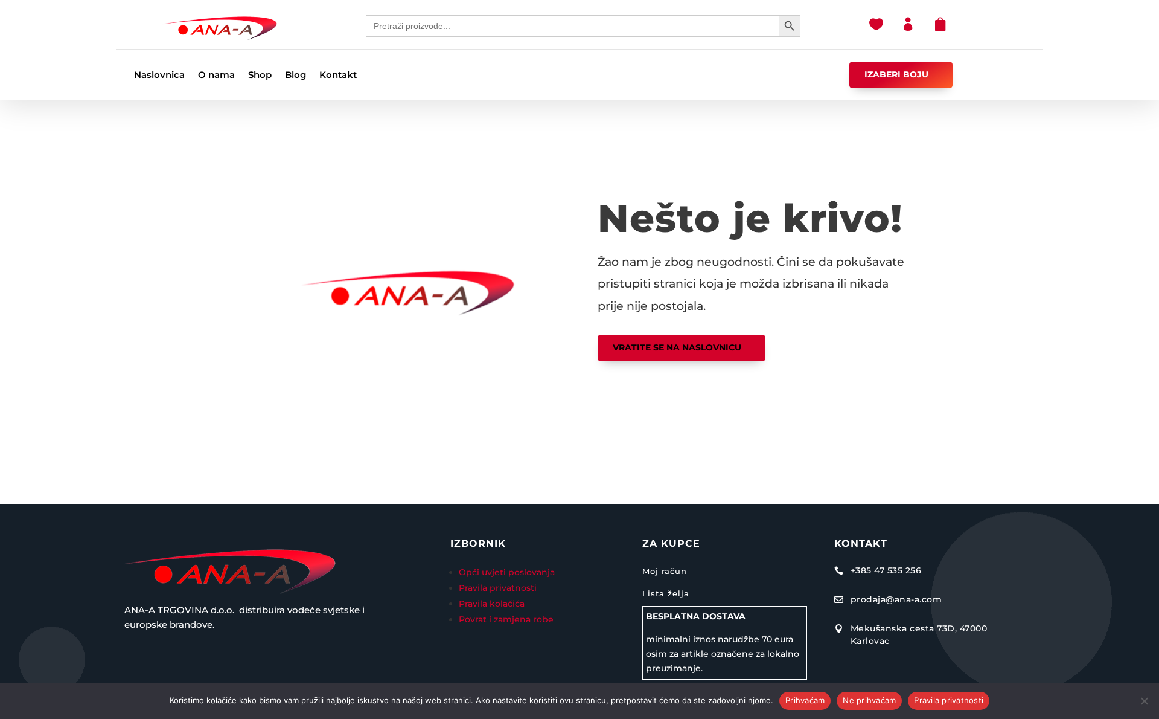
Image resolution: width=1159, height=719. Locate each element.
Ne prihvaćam (869, 700)
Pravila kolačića (492, 603)
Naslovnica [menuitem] (159, 75)
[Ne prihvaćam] (1144, 701)
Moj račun (664, 571)
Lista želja (665, 593)
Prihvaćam (805, 700)
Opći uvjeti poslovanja (508, 572)
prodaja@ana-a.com (896, 599)
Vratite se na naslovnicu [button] (677, 347)
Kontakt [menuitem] (338, 75)
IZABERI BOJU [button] (896, 74)
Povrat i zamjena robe (506, 619)
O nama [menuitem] (216, 75)
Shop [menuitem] (260, 75)
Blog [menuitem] (295, 75)
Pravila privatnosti (498, 587)
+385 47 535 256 (886, 570)
